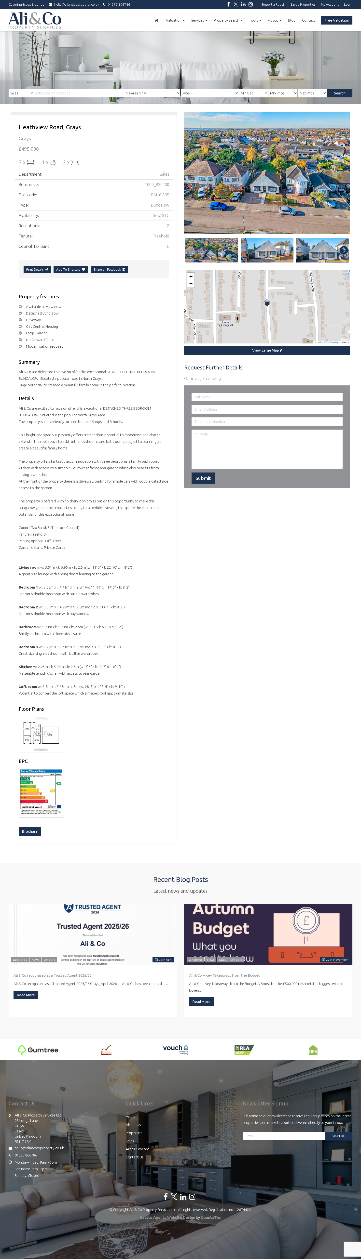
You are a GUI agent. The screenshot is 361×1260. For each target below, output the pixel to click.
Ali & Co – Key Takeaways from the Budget (224, 975)
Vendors (49, 959)
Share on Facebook (108, 269)
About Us (133, 1125)
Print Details (35, 269)
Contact (308, 20)
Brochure (30, 831)
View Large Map (266, 350)
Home (131, 1117)
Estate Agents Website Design (167, 1217)
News (35, 959)
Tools (254, 20)
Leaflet (319, 342)
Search (340, 93)
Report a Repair (273, 4)
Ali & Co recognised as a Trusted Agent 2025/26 (53, 975)
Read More (26, 995)
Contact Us (135, 1157)
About (273, 20)
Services (198, 20)
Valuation (174, 20)
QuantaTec (211, 1217)
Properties (134, 1133)
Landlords (20, 959)
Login (348, 4)
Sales (222, 959)
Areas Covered (137, 1149)
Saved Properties (303, 4)
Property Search (227, 20)
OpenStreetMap (332, 342)
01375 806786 (118, 4)
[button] (267, 303)
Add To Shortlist (68, 269)
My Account (330, 4)
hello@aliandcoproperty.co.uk (76, 4)
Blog (291, 20)
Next (341, 173)
